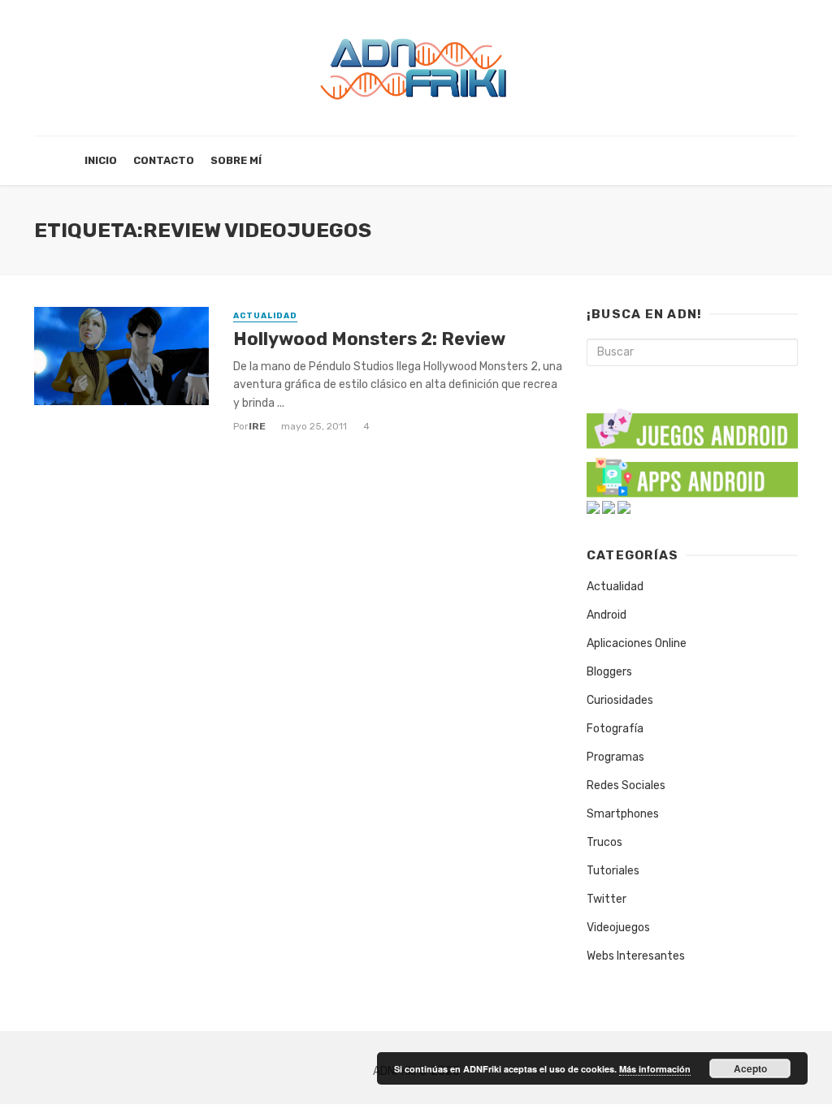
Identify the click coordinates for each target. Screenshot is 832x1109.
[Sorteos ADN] (624, 507)
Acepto (750, 1068)
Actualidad (265, 316)
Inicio (100, 160)
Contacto (163, 160)
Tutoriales (613, 871)
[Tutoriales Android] (608, 507)
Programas (615, 757)
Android (606, 615)
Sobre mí (236, 160)
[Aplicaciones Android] (692, 474)
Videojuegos (618, 927)
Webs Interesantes (636, 956)
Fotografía (615, 729)
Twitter (606, 899)
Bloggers (609, 672)
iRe (257, 426)
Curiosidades (620, 700)
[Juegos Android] (692, 423)
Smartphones (623, 814)
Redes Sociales (626, 785)
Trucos (604, 842)
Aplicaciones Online (637, 643)
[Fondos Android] (593, 507)
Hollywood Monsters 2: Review (369, 339)
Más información (655, 1069)
